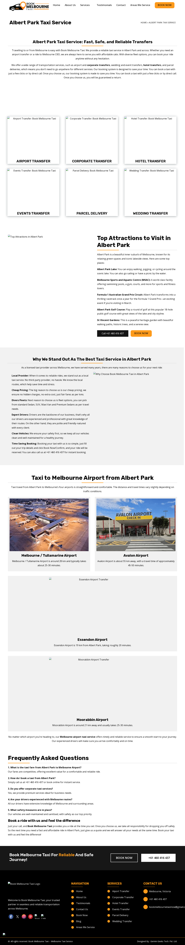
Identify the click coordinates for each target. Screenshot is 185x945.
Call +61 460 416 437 (113, 333)
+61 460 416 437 (159, 858)
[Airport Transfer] (33, 137)
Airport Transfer (33, 161)
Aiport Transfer (120, 891)
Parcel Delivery (91, 213)
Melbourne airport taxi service (77, 736)
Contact (121, 5)
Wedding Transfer (150, 213)
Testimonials (104, 5)
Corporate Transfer (92, 161)
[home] (29, 6)
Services (85, 5)
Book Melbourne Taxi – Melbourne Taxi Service (50, 941)
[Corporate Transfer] (92, 137)
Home (56, 5)
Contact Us (82, 909)
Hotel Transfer (150, 161)
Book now (124, 858)
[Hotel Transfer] (150, 137)
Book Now (165, 5)
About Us (70, 5)
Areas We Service (140, 5)
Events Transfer (33, 213)
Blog (78, 921)
